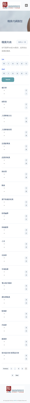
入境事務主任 (7, 116)
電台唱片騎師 (7, 283)
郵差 (3, 185)
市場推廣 (5, 269)
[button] (26, 5)
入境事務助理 (7, 130)
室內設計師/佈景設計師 (10, 353)
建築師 (4, 339)
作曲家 (4, 325)
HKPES (15, 400)
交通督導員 (6, 143)
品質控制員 (6, 157)
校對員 (4, 102)
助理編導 (5, 213)
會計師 (4, 88)
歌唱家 (4, 311)
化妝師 (4, 255)
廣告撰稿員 (6, 297)
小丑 (3, 241)
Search (8, 79)
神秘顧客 (5, 227)
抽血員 (4, 171)
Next (17, 375)
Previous (5, 368)
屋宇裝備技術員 (7, 199)
